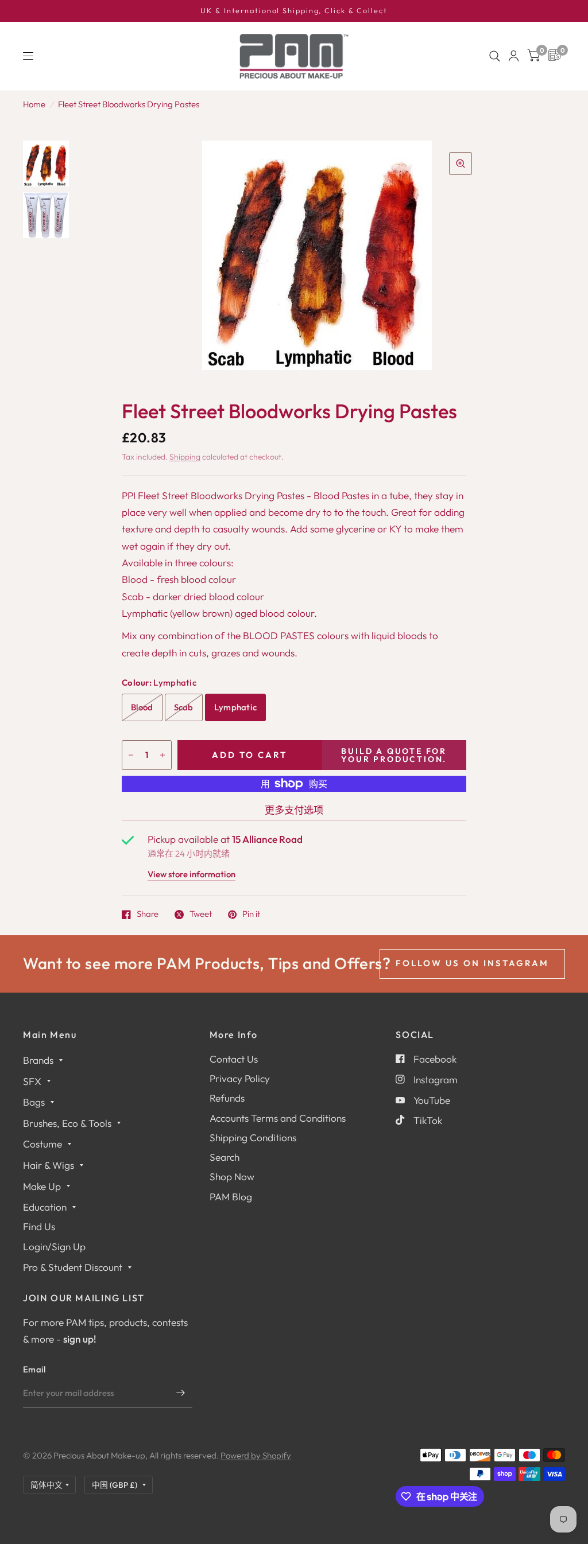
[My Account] (513, 56)
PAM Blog (231, 1197)
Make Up (42, 1186)
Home (34, 104)
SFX (32, 1081)
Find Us (39, 1226)
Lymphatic (235, 707)
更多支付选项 (294, 810)
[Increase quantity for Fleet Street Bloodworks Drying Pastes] (162, 755)
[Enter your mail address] (180, 1393)
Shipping (184, 457)
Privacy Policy (240, 1078)
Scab (184, 707)
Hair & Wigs (48, 1165)
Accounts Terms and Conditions (278, 1118)
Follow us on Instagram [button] (472, 963)
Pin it (251, 914)
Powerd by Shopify (255, 1455)
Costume (42, 1144)
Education (45, 1207)
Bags (34, 1102)
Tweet (200, 914)
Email (34, 1369)
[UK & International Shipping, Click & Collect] (294, 11)
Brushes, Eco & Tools (67, 1123)
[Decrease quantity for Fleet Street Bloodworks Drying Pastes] (131, 755)
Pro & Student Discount (72, 1267)
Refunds (227, 1098)
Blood (142, 707)
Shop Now (232, 1176)
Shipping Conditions (253, 1137)
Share (147, 914)
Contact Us (234, 1059)
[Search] (494, 56)
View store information (191, 874)
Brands (38, 1060)
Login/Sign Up (54, 1246)
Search (224, 1157)
